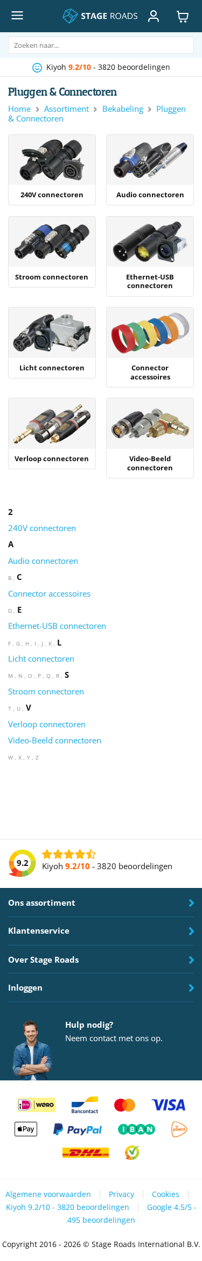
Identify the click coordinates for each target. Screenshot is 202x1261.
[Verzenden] (181, 45)
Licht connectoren (41, 658)
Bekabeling (122, 108)
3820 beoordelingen (134, 67)
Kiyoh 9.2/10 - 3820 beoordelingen (67, 1207)
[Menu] (17, 16)
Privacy (121, 1194)
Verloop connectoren (47, 724)
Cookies (165, 1194)
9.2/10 (79, 67)
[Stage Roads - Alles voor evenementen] (99, 16)
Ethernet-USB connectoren (57, 625)
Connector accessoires (49, 593)
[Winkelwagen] (182, 16)
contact (102, 1038)
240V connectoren (42, 527)
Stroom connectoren (46, 691)
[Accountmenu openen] (154, 16)
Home (19, 108)
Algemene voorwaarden (48, 1194)
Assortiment (66, 108)
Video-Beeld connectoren (54, 740)
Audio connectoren (43, 560)
